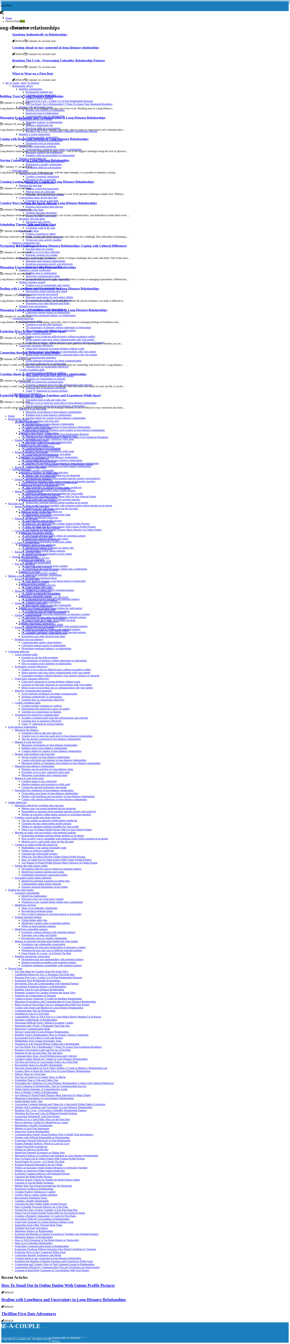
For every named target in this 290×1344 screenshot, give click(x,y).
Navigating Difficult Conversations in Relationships (42, 1219)
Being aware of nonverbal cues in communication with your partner (57, 687)
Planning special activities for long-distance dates (47, 769)
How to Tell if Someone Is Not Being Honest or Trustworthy (47, 1240)
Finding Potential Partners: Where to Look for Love (42, 1143)
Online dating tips (17, 802)
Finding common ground (28, 615)
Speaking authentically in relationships (41, 696)
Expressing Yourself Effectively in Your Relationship (42, 1140)
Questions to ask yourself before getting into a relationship (52, 902)
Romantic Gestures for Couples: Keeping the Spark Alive (45, 992)
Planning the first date (26, 518)
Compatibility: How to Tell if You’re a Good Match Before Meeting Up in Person (58, 1016)
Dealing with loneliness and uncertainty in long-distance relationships (58, 796)
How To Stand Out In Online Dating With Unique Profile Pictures (61, 526)
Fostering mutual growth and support (34, 627)
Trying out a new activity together (39, 573)
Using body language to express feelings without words (50, 681)
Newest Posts (15, 968)
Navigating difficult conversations (39, 500)
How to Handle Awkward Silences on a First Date (41, 1206)
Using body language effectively (32, 678)
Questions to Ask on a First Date (32, 1013)
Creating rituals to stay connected (39, 781)
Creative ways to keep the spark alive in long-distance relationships (56, 736)
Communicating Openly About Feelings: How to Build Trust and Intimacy (54, 1134)
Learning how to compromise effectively (42, 699)
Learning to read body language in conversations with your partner (56, 684)
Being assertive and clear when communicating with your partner (55, 672)
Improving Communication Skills (32, 1028)
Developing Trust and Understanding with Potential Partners (47, 983)
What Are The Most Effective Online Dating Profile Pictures (58, 523)
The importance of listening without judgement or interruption (54, 660)
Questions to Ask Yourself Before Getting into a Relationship (47, 1043)
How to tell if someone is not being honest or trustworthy (56, 581)
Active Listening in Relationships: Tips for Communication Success (50, 1086)
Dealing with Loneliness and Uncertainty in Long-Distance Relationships (53, 1107)
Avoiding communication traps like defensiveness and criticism (54, 717)
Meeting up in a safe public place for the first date (47, 841)
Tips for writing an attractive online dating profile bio (49, 820)
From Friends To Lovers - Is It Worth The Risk (46, 953)
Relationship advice (18, 419)
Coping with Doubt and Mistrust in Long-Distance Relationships (49, 1007)
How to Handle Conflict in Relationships (36, 1092)
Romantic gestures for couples (37, 588)
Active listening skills (26, 654)
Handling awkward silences (36, 515)
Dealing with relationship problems (33, 479)
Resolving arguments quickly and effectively (45, 597)
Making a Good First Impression (32, 1128)
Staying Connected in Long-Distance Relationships (42, 1031)
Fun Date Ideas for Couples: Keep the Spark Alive (41, 971)
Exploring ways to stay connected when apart (50, 439)
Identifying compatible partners (31, 929)
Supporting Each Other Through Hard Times (38, 1225)
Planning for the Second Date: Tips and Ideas (39, 1053)
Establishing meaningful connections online (49, 541)
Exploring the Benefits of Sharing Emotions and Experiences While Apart (54, 1261)
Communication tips (18, 651)
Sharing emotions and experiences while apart (50, 451)
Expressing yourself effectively (31, 666)
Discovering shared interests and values (42, 624)
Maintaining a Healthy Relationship (33, 1125)
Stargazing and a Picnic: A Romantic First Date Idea (42, 1025)
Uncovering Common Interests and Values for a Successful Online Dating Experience (60, 1104)
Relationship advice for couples (31, 452)
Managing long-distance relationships (41, 594)
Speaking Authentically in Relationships (36, 1019)
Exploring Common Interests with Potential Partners (42, 1173)
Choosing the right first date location (40, 527)
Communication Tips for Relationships (35, 1010)
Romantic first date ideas (28, 551)
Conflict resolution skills (27, 702)
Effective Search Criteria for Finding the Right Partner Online (47, 1179)
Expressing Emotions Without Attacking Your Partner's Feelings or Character (55, 1249)
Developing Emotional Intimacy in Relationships (40, 986)
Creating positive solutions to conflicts (41, 705)
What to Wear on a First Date (30, 1074)
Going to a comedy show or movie (39, 570)
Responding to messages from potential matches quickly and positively (63, 478)
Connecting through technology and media (44, 787)
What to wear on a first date (36, 524)
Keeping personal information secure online (49, 553)
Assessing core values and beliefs (39, 935)
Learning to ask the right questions (39, 657)
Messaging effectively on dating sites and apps (39, 805)
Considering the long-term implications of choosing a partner (58, 614)
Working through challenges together (41, 494)
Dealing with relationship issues (31, 440)
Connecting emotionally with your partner (43, 612)
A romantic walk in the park (36, 560)
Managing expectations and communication (44, 775)
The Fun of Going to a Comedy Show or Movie (40, 1077)
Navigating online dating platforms (33, 877)
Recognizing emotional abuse (41, 578)
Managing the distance (27, 730)
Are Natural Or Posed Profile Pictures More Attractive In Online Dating (64, 529)
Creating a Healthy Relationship (32, 1200)
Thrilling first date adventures (37, 545)
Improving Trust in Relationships (32, 1131)
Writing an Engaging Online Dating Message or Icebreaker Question (51, 1167)
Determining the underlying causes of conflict (45, 708)
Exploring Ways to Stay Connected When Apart (40, 1252)
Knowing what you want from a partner (42, 899)
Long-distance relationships (22, 726)
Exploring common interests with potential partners (48, 932)
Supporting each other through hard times (43, 636)
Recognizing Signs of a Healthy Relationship (38, 1065)
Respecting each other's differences (40, 621)
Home (9, 18)
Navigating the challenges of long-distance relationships (44, 790)
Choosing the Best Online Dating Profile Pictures (41, 1203)
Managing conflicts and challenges (33, 591)
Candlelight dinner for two (35, 557)
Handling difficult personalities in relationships (46, 488)
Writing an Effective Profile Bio (31, 1149)
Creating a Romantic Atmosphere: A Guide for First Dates (45, 1216)
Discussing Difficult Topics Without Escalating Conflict (44, 1022)
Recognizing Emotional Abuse (31, 1197)
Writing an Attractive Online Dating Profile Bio (40, 1170)
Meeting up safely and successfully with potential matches (45, 832)
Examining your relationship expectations (43, 944)
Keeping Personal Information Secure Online (38, 1164)
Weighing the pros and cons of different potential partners (51, 950)
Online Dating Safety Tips (28, 1101)
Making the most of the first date (32, 506)
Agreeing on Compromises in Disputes (35, 995)
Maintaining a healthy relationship (39, 497)
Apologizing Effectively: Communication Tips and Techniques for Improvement (57, 1267)
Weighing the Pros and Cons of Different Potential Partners (46, 1113)
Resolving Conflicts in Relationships (34, 1188)
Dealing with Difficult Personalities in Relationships (42, 1137)
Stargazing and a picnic (33, 554)
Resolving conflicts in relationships (39, 473)
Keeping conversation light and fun (40, 539)
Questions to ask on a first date (37, 533)
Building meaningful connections (32, 956)
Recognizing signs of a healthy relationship (44, 938)
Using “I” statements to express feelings (42, 723)
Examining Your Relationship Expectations (37, 980)
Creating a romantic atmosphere (38, 509)
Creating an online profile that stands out (36, 844)
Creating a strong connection (36, 428)
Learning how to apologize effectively (41, 720)
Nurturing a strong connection (30, 603)
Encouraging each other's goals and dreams (44, 633)
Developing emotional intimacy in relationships (46, 648)
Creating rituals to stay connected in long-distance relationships (48, 1258)
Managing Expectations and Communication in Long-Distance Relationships (55, 1001)
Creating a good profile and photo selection (37, 817)
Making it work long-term (28, 742)
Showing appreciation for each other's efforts (45, 630)
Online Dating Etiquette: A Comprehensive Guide (41, 1089)
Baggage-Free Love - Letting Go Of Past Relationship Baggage (55, 434)
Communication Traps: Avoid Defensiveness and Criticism (46, 1056)
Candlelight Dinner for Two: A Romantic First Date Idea (45, 974)
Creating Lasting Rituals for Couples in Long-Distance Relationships (51, 1059)
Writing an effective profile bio (42, 517)
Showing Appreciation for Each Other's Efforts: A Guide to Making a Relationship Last (61, 1068)
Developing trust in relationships (38, 476)
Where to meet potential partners (38, 926)
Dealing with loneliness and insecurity (39, 421)
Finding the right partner (21, 890)
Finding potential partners (28, 917)
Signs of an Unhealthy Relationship (33, 1243)
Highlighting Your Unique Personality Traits (38, 1040)
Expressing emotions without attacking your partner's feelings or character (60, 675)
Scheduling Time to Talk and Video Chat (36, 1080)
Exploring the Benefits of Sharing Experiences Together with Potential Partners (57, 1234)
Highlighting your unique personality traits (43, 847)
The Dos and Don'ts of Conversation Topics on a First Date (46, 1062)
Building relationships (26, 422)
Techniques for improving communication (37, 714)
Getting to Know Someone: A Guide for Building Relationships (48, 998)
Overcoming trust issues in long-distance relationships (49, 793)
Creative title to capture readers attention (36, 1194)
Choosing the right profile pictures (39, 853)
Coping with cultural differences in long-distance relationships (58, 466)
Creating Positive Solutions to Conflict (35, 1191)
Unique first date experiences (36, 548)
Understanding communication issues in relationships (49, 482)
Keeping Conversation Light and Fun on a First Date (43, 1050)
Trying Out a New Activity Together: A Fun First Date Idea (46, 1209)
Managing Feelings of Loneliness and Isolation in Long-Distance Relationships (56, 1155)
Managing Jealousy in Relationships (34, 1231)
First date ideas (16, 503)
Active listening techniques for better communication (49, 693)
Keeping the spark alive (27, 579)
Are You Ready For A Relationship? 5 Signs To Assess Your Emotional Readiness (64, 437)
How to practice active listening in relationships (46, 663)
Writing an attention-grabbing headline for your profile (50, 826)
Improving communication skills (38, 609)
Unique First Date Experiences (31, 1146)
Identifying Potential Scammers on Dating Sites (40, 1152)
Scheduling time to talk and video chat (41, 733)
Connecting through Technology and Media (38, 1255)
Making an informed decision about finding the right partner (46, 941)
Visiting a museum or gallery (36, 567)
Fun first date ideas (25, 563)
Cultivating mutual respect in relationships (43, 645)
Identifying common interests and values (42, 871)
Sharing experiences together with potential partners (48, 962)
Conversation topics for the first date (34, 530)
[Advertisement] (142, 61)
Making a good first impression (37, 521)
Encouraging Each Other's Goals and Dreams (39, 1037)
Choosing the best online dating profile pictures (51, 490)
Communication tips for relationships (40, 449)
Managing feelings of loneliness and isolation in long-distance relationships (65, 430)
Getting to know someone (35, 431)
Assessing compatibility (27, 893)
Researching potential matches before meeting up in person (57, 502)
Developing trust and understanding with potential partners (57, 626)
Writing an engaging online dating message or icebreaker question (56, 814)
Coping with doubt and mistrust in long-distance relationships (58, 427)
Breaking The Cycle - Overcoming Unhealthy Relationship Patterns (57, 464)
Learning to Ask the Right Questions (34, 1182)
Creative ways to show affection (38, 585)
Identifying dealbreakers (38, 562)
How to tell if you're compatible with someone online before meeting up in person (69, 505)
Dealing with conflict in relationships (40, 443)
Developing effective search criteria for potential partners (56, 535)
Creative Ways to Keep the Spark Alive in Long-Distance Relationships (52, 1071)
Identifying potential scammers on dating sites (45, 880)
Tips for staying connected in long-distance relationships (51, 739)
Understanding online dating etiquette (45, 550)
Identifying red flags (25, 905)
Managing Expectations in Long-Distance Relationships (44, 1098)
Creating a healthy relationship (37, 470)
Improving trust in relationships (37, 446)
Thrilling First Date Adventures (31, 1228)
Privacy (56, 1341)
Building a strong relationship (30, 467)
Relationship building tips (35, 425)
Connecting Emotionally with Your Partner (37, 1116)
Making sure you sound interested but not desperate (48, 808)
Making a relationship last (35, 458)
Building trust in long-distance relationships (48, 415)
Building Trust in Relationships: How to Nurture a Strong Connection (51, 1034)
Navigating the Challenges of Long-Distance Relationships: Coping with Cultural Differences (64, 1083)
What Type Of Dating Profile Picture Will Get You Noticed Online (61, 496)
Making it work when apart (29, 778)
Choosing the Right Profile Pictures (33, 1176)
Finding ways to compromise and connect (43, 618)
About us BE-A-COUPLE (66, 1338)
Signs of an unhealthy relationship (44, 575)
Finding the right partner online (31, 865)
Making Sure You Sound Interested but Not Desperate (43, 1185)
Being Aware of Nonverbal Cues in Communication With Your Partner (52, 1004)
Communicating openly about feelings (41, 642)
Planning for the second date (36, 512)
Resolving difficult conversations (38, 461)
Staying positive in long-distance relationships (50, 424)
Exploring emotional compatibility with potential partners (51, 965)
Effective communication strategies (33, 690)
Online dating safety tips (34, 920)
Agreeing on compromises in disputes (41, 711)
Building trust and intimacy (29, 639)
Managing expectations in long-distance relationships (54, 412)
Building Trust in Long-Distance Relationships (39, 989)
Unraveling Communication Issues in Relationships (42, 1246)
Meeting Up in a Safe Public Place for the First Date (42, 1119)
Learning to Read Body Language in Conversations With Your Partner (52, 1270)
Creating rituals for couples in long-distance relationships (56, 418)
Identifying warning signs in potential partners (45, 923)
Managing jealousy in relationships (39, 455)
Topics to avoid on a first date (37, 536)
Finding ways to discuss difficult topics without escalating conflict (56, 669)
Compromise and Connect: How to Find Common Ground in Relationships (54, 1264)
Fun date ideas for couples (35, 582)
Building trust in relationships (37, 606)
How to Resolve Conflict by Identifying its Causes (41, 1122)
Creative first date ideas (27, 542)
